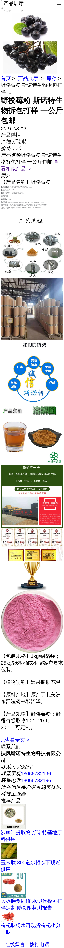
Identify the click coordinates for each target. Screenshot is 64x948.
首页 (6, 78)
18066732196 (36, 773)
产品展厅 (28, 78)
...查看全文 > (15, 740)
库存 (51, 78)
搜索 (22, 11)
